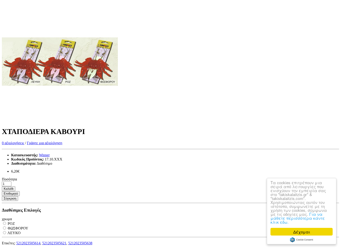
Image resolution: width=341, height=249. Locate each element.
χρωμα (7, 219)
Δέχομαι (301, 232)
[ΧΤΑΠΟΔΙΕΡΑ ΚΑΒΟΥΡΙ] (60, 120)
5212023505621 (54, 243)
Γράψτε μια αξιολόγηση (44, 143)
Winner (44, 155)
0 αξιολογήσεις (13, 143)
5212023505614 (28, 243)
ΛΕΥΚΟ (14, 233)
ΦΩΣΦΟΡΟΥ (17, 228)
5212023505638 (80, 243)
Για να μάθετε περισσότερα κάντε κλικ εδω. (297, 218)
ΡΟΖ (11, 224)
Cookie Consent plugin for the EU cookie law (301, 239)
